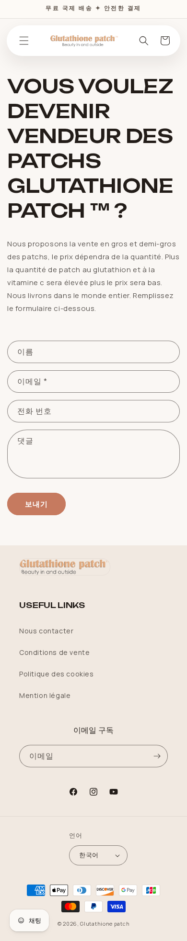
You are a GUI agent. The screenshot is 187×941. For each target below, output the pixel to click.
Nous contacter (46, 630)
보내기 (36, 504)
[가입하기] (156, 756)
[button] (24, 40)
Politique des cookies (56, 673)
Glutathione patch (104, 923)
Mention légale (44, 695)
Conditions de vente (54, 652)
